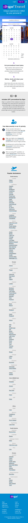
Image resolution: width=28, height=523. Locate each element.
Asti (10, 326)
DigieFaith (4, 503)
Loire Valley (12, 291)
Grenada (11, 194)
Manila (10, 481)
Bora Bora (11, 474)
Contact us (4, 513)
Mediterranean (12, 216)
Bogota (11, 436)
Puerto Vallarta (12, 226)
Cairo (10, 409)
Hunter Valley (12, 461)
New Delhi (11, 390)
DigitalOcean (9, 134)
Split (10, 277)
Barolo (10, 331)
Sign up (21, 1)
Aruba (10, 187)
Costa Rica (11, 191)
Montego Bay (12, 197)
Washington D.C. (13, 258)
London (11, 283)
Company (4, 509)
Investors (4, 511)
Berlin (10, 303)
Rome (10, 341)
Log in (14, 1)
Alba (10, 324)
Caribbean (11, 215)
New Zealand (12, 483)
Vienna (11, 265)
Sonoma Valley (12, 256)
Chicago (11, 237)
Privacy (17, 505)
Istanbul (11, 374)
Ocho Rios (11, 202)
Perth (10, 466)
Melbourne (11, 463)
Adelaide (11, 456)
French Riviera (12, 293)
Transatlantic (12, 218)
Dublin (10, 314)
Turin (10, 344)
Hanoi (10, 394)
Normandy (11, 294)
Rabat (10, 415)
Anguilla (11, 186)
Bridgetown (12, 189)
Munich (11, 305)
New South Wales (13, 464)
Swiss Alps (11, 366)
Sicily (10, 342)
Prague (11, 270)
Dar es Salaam (12, 420)
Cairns (10, 458)
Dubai (10, 399)
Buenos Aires (12, 431)
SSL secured (9, 146)
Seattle (11, 255)
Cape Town (12, 424)
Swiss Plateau (12, 368)
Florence (11, 332)
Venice (10, 347)
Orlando (11, 250)
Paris (10, 297)
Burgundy (11, 289)
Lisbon (10, 356)
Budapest (11, 309)
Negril (10, 199)
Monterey (11, 243)
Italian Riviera (12, 334)
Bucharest (11, 362)
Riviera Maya (12, 227)
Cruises (11, 192)
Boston (11, 233)
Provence (11, 299)
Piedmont (11, 339)
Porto (10, 358)
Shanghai (11, 381)
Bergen (11, 352)
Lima (10, 449)
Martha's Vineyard (13, 242)
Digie (3, 502)
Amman (11, 386)
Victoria (11, 181)
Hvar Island (12, 276)
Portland (11, 251)
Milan (10, 337)
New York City (12, 246)
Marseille (11, 296)
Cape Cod (11, 235)
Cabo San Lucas (13, 222)
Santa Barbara (12, 253)
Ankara (11, 372)
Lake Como (12, 336)
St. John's (11, 207)
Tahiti (10, 485)
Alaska (10, 232)
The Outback (12, 469)
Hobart (10, 460)
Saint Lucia (12, 209)
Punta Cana (12, 196)
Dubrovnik (11, 274)
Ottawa (11, 180)
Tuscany (11, 346)
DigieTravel (5, 505)
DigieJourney (5, 507)
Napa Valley (12, 248)
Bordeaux (11, 288)
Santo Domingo (13, 210)
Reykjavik (11, 315)
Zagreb (11, 279)
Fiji (10, 478)
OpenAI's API (13, 153)
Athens (11, 320)
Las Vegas (11, 240)
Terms (16, 507)
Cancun (11, 224)
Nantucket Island (13, 245)
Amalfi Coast (12, 328)
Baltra (10, 440)
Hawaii (11, 238)
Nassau (11, 201)
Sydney (11, 468)
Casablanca (12, 414)
